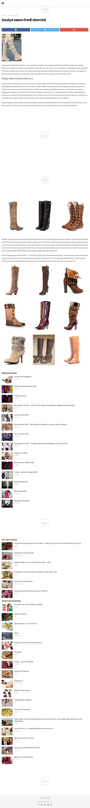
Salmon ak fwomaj (21, 671)
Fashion (4, 15)
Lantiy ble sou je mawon (23, 581)
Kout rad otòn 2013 (21, 434)
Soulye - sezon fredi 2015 (23, 662)
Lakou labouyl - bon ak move (25, 623)
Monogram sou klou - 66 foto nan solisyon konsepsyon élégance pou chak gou (44, 405)
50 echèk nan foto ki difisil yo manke (28, 604)
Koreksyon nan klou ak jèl (23, 553)
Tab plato (18, 652)
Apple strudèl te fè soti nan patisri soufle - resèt (32, 562)
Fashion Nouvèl (13, 15)
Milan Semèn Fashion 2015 (24, 462)
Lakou (16, 633)
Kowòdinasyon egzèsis (22, 700)
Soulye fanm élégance (23, 377)
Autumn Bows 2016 (21, 415)
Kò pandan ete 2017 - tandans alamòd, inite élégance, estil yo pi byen (41, 443)
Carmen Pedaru (20, 396)
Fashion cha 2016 (20, 453)
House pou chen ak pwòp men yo (27, 748)
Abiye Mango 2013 (21, 482)
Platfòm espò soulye (22, 690)
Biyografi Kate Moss (21, 501)
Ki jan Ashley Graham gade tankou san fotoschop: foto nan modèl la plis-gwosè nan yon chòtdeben (48, 720)
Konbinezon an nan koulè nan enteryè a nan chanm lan (35, 572)
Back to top (45, 798)
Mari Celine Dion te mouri (24, 738)
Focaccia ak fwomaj (22, 709)
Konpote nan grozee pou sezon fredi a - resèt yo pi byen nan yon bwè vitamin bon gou (47, 543)
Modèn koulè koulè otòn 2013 (25, 386)
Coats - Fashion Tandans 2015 (25, 472)
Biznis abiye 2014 (20, 491)
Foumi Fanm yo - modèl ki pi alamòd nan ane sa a (33, 728)
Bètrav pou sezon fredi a (23, 757)
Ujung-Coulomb (20, 614)
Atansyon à (18, 681)
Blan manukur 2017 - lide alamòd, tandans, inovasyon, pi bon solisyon (40, 424)
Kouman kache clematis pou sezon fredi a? (31, 591)
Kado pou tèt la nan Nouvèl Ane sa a (28, 643)
